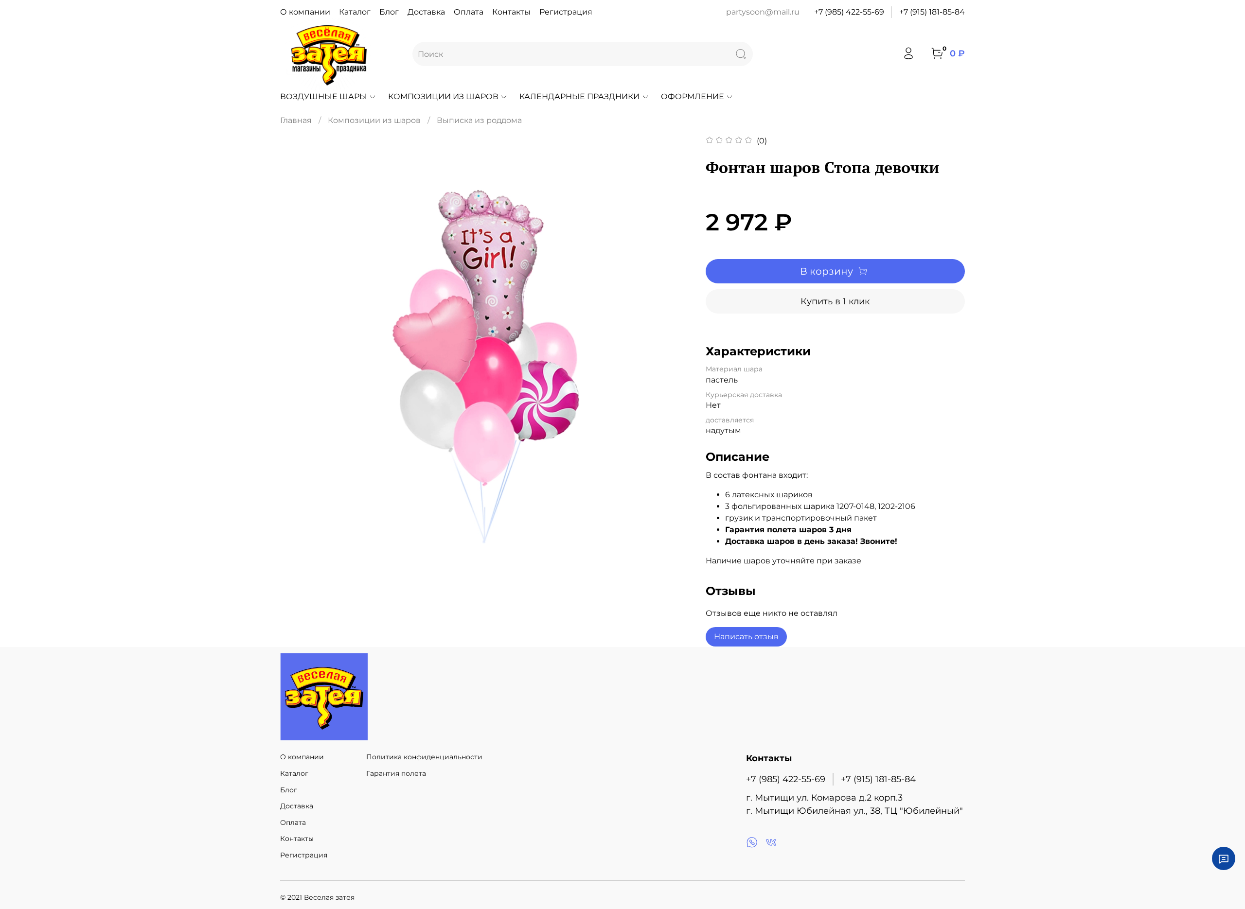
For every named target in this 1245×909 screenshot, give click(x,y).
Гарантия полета (396, 773)
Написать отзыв (746, 636)
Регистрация (565, 12)
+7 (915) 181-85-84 (932, 12)
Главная (296, 120)
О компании (305, 12)
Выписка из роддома (479, 120)
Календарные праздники (579, 96)
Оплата (468, 12)
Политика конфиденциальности (424, 756)
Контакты (511, 12)
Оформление (692, 96)
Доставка (426, 12)
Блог (389, 12)
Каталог (355, 12)
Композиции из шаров (443, 96)
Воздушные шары (323, 96)
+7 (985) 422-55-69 (849, 12)
